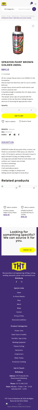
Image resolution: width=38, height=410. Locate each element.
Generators (19, 350)
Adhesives (15, 16)
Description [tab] (7, 142)
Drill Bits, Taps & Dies (18, 338)
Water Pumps (18, 358)
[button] (33, 26)
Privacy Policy (19, 316)
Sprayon (12, 129)
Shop (8, 16)
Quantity (4, 105)
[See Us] (22, 282)
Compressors (19, 354)
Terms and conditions (19, 320)
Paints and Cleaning (27, 16)
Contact (19, 312)
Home (3, 16)
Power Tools (19, 330)
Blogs (19, 308)
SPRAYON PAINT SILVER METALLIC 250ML (27, 212)
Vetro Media (23, 401)
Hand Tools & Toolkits (18, 334)
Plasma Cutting (19, 346)
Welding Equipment (19, 342)
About (19, 304)
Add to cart (19, 116)
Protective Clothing (19, 362)
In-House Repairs (19, 296)
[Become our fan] (16, 282)
